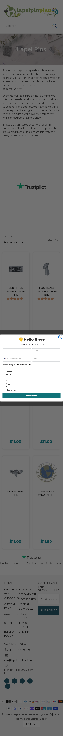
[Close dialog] (60, 337)
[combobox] (6, 358)
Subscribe (31, 395)
